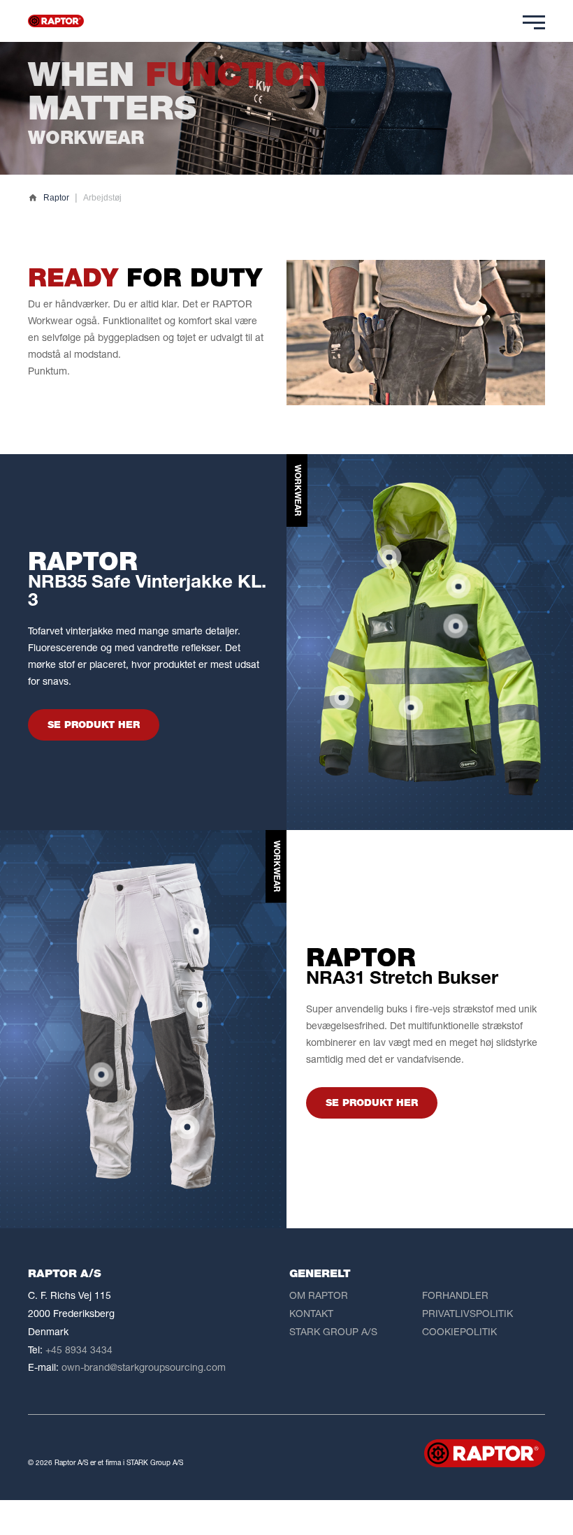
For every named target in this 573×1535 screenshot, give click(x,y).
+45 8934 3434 (79, 1349)
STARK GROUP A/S (333, 1331)
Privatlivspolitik (467, 1313)
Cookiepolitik (459, 1331)
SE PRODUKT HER (372, 1102)
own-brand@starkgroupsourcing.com (143, 1367)
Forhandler (455, 1295)
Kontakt (311, 1313)
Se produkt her (94, 724)
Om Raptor (318, 1295)
